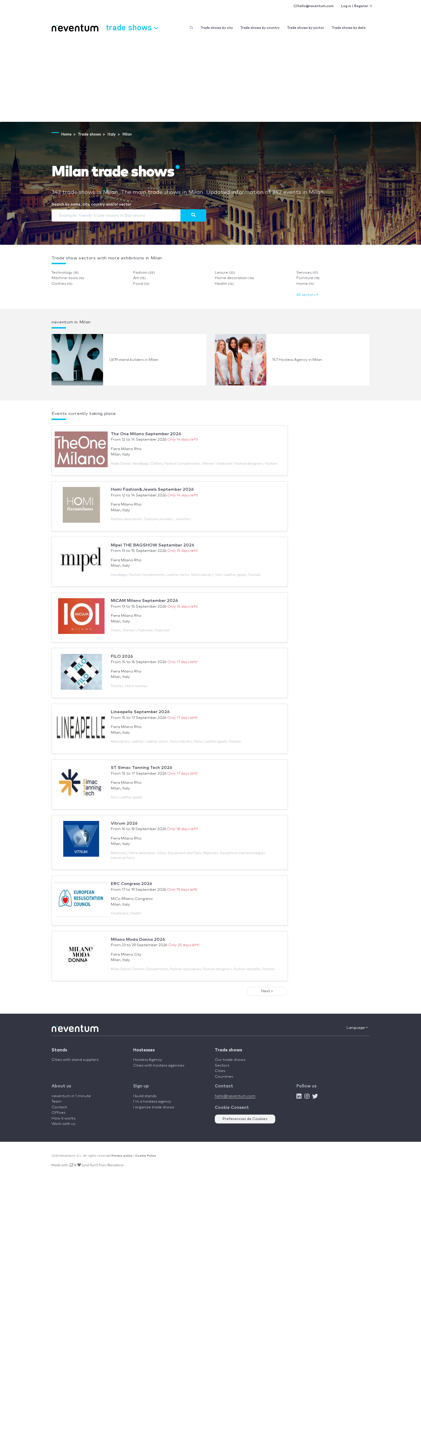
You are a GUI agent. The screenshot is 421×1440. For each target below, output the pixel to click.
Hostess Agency (147, 1060)
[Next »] (193, 215)
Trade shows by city (216, 27)
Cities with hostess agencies (158, 1065)
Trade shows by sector (305, 27)
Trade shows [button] (130, 27)
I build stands (144, 1096)
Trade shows (228, 1050)
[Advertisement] (210, 79)
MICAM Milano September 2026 (144, 600)
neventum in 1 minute (71, 1096)
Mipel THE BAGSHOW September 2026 (152, 545)
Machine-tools (68, 278)
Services (307, 273)
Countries (224, 1077)
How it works (63, 1118)
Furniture (308, 278)
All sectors (306, 295)
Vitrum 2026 (124, 823)
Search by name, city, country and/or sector (91, 204)
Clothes (62, 284)
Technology (65, 273)
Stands (59, 1050)
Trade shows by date (349, 27)
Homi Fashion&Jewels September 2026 (152, 489)
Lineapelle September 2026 (140, 712)
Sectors (222, 1065)
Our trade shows (230, 1060)
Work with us (63, 1124)
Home (305, 284)
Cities (220, 1071)
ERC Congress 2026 (131, 884)
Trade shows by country (260, 27)
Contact (59, 1107)
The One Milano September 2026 (146, 434)
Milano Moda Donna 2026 (138, 939)
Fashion (144, 273)
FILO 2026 (122, 656)
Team (57, 1101)
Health (224, 284)
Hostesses (144, 1050)
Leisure (225, 273)
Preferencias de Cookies (245, 1119)
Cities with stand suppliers (75, 1060)
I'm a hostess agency (152, 1101)
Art (139, 278)
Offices (58, 1113)
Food (141, 284)
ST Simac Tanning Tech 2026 (141, 767)
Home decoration (234, 278)
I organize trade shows (153, 1107)
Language (356, 1028)
